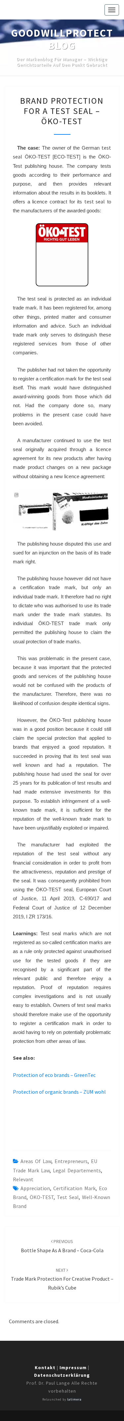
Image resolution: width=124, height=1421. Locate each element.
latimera (74, 1400)
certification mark (74, 1188)
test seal (68, 1197)
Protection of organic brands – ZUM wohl (59, 1091)
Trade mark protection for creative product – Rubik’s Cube (62, 1279)
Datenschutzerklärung (62, 1375)
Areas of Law (36, 1161)
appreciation (35, 1188)
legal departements (77, 1170)
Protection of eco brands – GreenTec (54, 1075)
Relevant (23, 1179)
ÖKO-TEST (42, 1197)
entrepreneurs (71, 1161)
